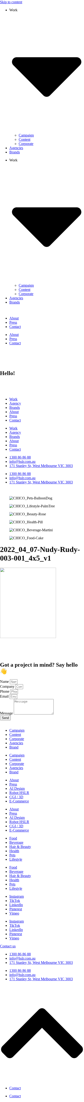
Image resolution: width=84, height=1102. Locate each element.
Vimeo (14, 913)
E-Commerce (19, 801)
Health (14, 851)
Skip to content (11, 2)
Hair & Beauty (20, 847)
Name (5, 682)
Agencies (16, 148)
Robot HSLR (19, 793)
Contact (15, 327)
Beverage (16, 842)
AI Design (17, 788)
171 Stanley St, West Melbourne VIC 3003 (41, 963)
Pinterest (15, 909)
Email (5, 696)
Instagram (16, 896)
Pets (12, 855)
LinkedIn (16, 905)
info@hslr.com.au (22, 958)
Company (7, 686)
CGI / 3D (16, 797)
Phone (5, 691)
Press (13, 322)
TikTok (14, 901)
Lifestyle (15, 859)
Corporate (26, 144)
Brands (14, 152)
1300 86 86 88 (20, 954)
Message (7, 713)
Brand (13, 747)
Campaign (26, 135)
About (14, 318)
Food (13, 838)
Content (24, 139)
